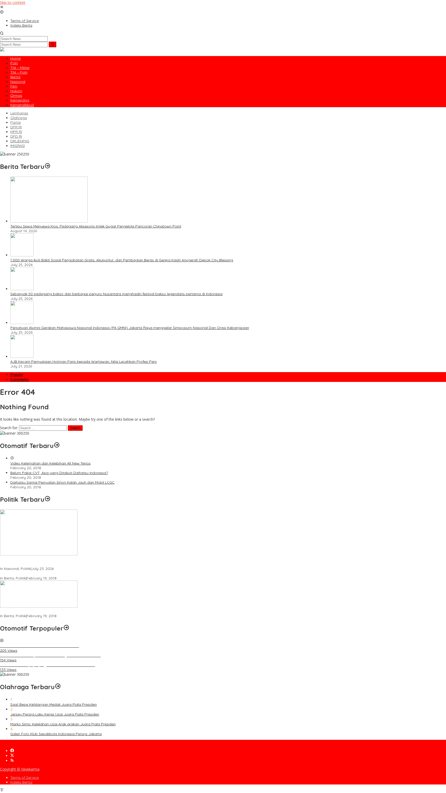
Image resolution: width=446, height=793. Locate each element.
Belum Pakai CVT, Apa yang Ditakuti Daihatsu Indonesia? (59, 472)
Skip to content (12, 2)
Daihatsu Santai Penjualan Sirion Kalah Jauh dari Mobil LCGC (62, 482)
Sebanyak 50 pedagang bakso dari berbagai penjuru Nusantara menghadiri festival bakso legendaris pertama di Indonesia (116, 294)
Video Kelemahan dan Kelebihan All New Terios (50, 463)
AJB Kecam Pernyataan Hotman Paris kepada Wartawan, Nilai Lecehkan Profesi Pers (83, 361)
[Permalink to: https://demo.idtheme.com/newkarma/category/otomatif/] (57, 446)
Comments (19, 379)
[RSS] (12, 760)
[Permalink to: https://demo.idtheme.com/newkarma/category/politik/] (47, 499)
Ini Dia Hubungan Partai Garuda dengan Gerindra (42, 573)
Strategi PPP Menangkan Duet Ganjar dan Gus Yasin (44, 611)
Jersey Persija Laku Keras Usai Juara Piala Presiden (54, 714)
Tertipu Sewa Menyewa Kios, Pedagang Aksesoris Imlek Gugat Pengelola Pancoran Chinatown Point (95, 226)
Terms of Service (24, 777)
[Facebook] (12, 750)
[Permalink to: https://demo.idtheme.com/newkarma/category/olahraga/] (58, 687)
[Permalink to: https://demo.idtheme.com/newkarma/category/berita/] (47, 166)
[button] (52, 44)
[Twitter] (12, 755)
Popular (16, 374)
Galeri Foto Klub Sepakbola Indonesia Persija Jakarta (56, 734)
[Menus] (2, 7)
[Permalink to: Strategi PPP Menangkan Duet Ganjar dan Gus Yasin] (38, 606)
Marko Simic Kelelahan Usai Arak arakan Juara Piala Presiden (63, 724)
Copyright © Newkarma (19, 769)
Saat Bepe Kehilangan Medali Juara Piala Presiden (53, 704)
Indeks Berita (21, 782)
